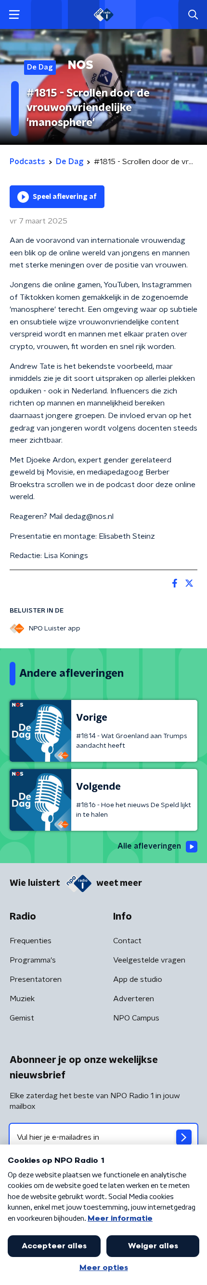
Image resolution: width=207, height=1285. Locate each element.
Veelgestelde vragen (149, 960)
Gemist (22, 1018)
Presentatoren (36, 979)
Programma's (33, 960)
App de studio (137, 979)
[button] (14, 15)
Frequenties (31, 941)
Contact (127, 941)
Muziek (22, 999)
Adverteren (133, 999)
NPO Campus (136, 1018)
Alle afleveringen (149, 846)
